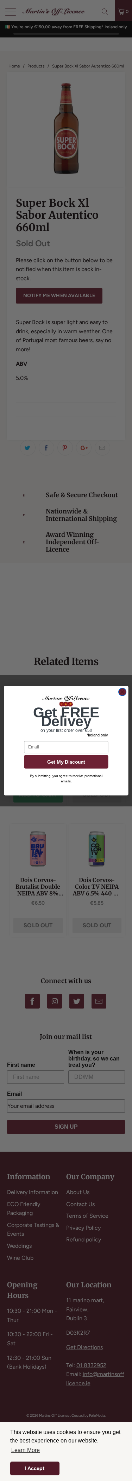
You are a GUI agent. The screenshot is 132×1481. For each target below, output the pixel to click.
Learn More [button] (25, 1450)
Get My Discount (66, 761)
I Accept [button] (35, 1468)
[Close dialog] (122, 692)
